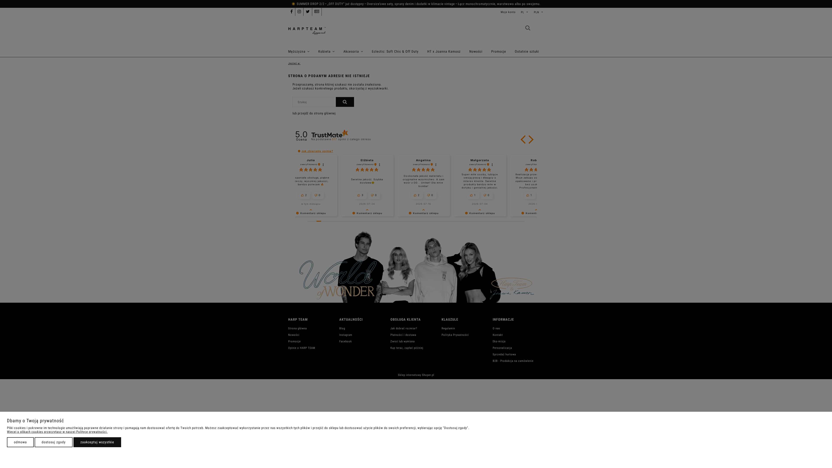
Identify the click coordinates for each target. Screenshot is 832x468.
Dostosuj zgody (54, 442)
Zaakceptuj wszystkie (97, 442)
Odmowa (20, 442)
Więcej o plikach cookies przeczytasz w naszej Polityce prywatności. (57, 432)
